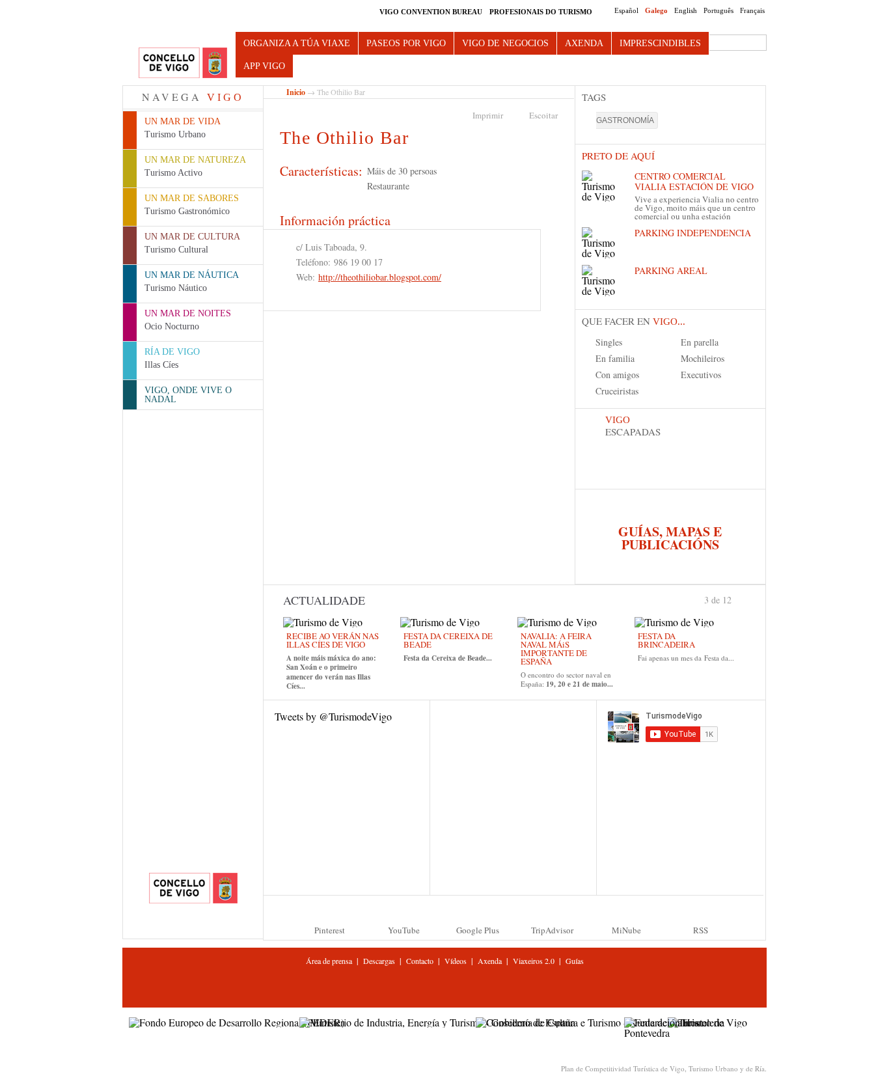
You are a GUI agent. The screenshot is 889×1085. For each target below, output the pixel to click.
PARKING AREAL (671, 270)
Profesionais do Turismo (540, 12)
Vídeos (455, 960)
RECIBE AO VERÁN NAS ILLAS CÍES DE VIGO (332, 640)
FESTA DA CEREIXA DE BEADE (448, 640)
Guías (575, 960)
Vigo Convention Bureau (430, 12)
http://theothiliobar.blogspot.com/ (379, 277)
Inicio (295, 92)
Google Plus (477, 930)
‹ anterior (699, 598)
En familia (615, 358)
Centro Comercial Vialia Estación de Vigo (694, 181)
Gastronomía (625, 120)
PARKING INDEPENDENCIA (693, 233)
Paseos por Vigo (406, 43)
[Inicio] (183, 63)
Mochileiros (702, 358)
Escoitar (543, 115)
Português (718, 10)
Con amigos (617, 374)
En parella (699, 342)
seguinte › (737, 598)
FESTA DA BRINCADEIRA (666, 640)
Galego (656, 10)
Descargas (379, 960)
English (685, 10)
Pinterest (329, 930)
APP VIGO (264, 66)
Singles (608, 342)
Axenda (584, 43)
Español (626, 10)
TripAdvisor (552, 930)
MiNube (626, 930)
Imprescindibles (660, 43)
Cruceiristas (616, 391)
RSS (700, 930)
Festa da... (719, 658)
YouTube (404, 930)
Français (752, 10)
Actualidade (324, 600)
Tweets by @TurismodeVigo (333, 716)
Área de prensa (329, 960)
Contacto (419, 960)
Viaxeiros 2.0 (533, 960)
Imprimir (487, 115)
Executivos (701, 374)
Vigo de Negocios (505, 43)
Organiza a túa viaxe (296, 43)
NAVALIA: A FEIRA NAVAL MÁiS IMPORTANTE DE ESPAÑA (556, 648)
